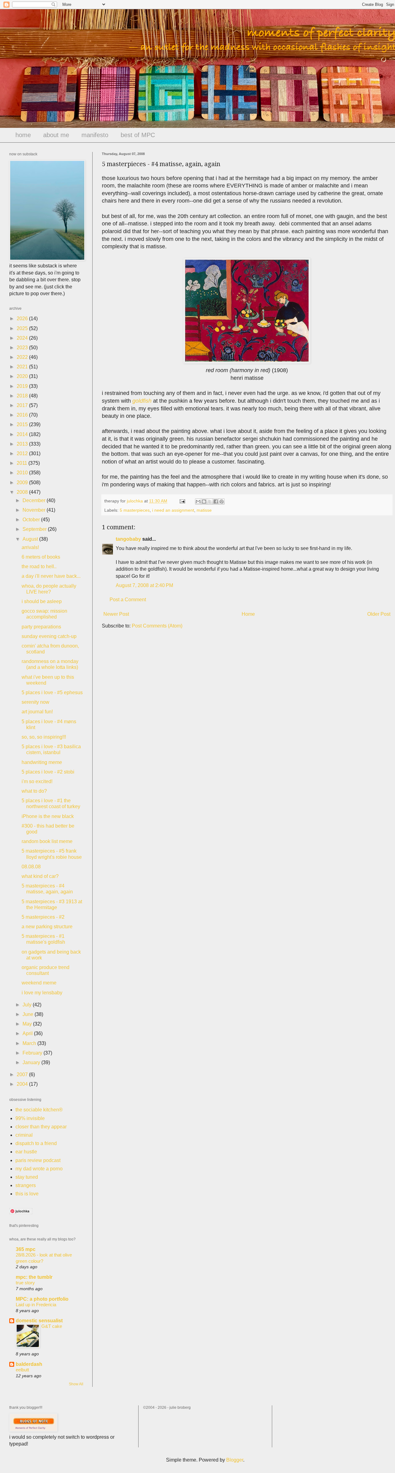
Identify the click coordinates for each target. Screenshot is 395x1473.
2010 (23, 472)
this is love (27, 1193)
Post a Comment (128, 599)
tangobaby (128, 539)
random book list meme (47, 841)
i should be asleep (42, 601)
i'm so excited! (37, 781)
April (28, 1033)
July (28, 1004)
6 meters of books (41, 557)
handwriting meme (42, 762)
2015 (23, 424)
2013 (23, 444)
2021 (23, 366)
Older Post (378, 614)
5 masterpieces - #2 (43, 917)
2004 (23, 1084)
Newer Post (116, 614)
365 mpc (25, 1249)
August (31, 539)
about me (56, 135)
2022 (23, 357)
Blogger (234, 1460)
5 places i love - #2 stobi (48, 771)
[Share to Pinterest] (221, 501)
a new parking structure (47, 926)
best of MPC (138, 135)
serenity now (35, 702)
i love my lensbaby (42, 992)
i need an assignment (173, 510)
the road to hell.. (39, 566)
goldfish (142, 401)
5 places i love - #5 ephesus (52, 692)
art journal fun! (37, 711)
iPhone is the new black (48, 816)
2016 (23, 415)
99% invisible (30, 1118)
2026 (23, 318)
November (35, 510)
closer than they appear (41, 1126)
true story (25, 1282)
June (29, 1014)
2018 (23, 395)
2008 (23, 492)
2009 (23, 482)
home (23, 135)
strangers (25, 1185)
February (33, 1052)
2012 (23, 453)
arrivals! (30, 547)
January (32, 1062)
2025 (23, 328)
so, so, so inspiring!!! (44, 737)
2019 (23, 386)
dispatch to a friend (36, 1143)
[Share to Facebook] (216, 501)
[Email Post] (181, 500)
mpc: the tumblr (34, 1277)
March (30, 1043)
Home (248, 614)
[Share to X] (210, 501)
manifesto (94, 135)
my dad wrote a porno (39, 1168)
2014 (23, 434)
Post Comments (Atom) (157, 625)
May (28, 1023)
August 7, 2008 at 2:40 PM (144, 585)
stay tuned (26, 1177)
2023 (23, 347)
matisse (204, 510)
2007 (23, 1074)
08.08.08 (31, 866)
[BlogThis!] (204, 501)
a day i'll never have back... (51, 576)
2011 (22, 463)
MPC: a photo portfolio (42, 1299)
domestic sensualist (39, 1320)
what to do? (34, 791)
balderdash (29, 1364)
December (35, 500)
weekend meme (39, 982)
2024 (23, 338)
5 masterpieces (135, 510)
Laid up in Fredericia (36, 1304)
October (32, 519)
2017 (23, 405)
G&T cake (51, 1326)
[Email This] (198, 501)
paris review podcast (37, 1160)
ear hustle (26, 1151)
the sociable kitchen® (39, 1109)
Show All (76, 1384)
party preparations (41, 626)
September (35, 529)
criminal (24, 1135)
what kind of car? (40, 876)
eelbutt (22, 1369)
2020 (23, 376)
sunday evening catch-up (49, 636)
